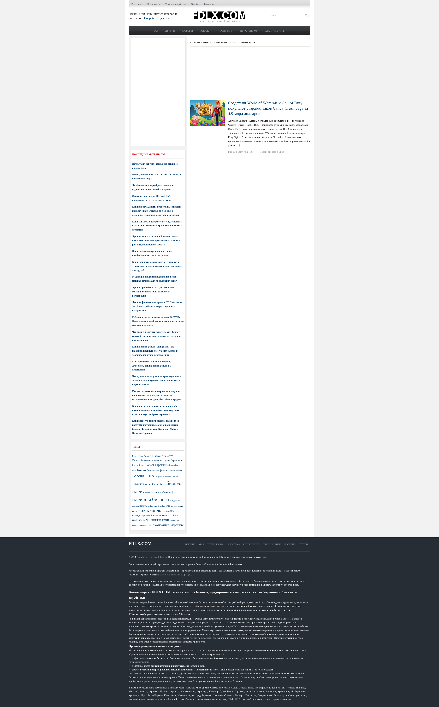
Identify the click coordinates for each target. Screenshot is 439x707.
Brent (141, 456)
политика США (168, 511)
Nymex (165, 455)
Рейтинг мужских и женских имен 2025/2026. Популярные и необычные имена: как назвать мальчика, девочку (157, 321)
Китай (141, 470)
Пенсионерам (249, 30)
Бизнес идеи (251, 544)
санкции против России (145, 515)
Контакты (209, 4)
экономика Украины (168, 524)
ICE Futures (155, 455)
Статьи (303, 544)
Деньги (170, 30)
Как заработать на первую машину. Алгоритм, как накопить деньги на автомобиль (152, 366)
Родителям (226, 30)
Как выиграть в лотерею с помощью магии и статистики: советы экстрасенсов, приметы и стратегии (157, 226)
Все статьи (136, 4)
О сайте (195, 4)
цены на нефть (160, 520)
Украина (137, 484)
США (149, 476)
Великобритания (142, 460)
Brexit (146, 456)
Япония (155, 484)
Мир (201, 544)
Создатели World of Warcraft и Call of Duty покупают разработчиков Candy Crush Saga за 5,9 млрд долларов (268, 108)
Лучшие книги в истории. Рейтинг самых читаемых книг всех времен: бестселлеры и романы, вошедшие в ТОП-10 (156, 240)
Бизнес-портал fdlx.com (240, 151)
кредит (173, 500)
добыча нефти (168, 492)
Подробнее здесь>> (156, 18)
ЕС (167, 465)
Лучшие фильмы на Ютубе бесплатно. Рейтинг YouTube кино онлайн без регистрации (153, 291)
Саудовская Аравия (163, 476)
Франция (147, 484)
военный (146, 492)
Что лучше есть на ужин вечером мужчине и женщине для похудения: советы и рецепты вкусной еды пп (156, 380)
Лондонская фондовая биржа (162, 470)
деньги (155, 492)
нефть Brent (153, 505)
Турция (174, 476)
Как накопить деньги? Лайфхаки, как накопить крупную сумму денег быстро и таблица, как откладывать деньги (154, 351)
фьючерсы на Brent (168, 515)
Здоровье (188, 30)
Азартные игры (275, 30)
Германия (176, 460)
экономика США (145, 525)
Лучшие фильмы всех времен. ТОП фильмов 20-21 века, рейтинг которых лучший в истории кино (157, 306)
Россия (138, 476)
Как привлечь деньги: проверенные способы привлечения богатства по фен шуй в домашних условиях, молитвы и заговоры (156, 211)
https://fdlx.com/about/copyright (175, 574)
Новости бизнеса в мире (271, 151)
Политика (233, 544)
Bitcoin (135, 456)
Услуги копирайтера (175, 4)
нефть (143, 506)
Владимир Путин (161, 460)
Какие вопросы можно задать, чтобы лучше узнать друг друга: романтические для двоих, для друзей (157, 266)
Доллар (142, 465)
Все (156, 30)
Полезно (289, 544)
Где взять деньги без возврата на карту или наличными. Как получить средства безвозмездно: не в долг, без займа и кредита (156, 395)
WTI (171, 456)
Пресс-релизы (272, 544)
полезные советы (149, 510)
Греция (135, 465)
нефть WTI (164, 505)
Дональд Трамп (155, 465)
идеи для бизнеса (150, 499)
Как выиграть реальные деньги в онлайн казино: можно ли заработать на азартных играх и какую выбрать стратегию (155, 410)
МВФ (179, 470)
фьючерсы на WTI (141, 519)
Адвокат (206, 30)
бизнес (163, 484)
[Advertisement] (250, 75)
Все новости (153, 4)
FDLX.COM (140, 543)
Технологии (215, 544)
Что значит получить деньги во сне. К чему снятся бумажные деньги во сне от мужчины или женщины (156, 336)
